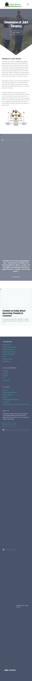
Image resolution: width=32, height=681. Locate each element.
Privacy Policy (6, 401)
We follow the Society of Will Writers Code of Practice (16, 404)
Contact (5, 397)
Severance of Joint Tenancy (10, 351)
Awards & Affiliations (8, 394)
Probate (5, 356)
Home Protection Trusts (9, 349)
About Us (5, 389)
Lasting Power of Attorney (9, 347)
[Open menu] (27, 4)
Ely (3, 378)
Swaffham (5, 373)
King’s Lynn (5, 375)
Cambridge (5, 370)
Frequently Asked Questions (10, 392)
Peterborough (6, 380)
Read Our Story (9, 424)
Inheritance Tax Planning (9, 354)
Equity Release (6, 361)
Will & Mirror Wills (7, 344)
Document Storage (7, 358)
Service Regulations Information (11, 399)
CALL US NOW (16, 32)
